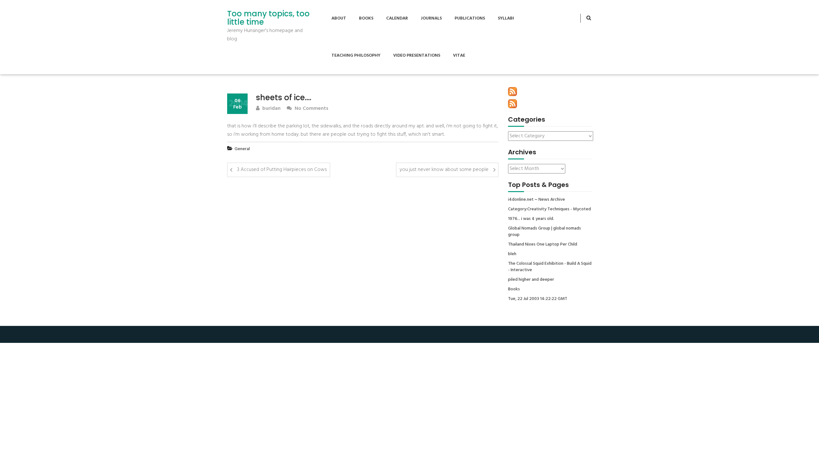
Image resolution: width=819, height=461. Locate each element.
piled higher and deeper (531, 280)
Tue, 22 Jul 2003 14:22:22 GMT (537, 299)
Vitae (459, 55)
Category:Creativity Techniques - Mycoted (549, 209)
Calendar (397, 18)
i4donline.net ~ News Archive (536, 200)
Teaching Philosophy (355, 55)
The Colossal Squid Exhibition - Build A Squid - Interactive (550, 267)
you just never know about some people (444, 170)
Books (366, 18)
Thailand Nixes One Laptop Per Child (542, 244)
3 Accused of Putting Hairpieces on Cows (282, 170)
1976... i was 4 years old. (531, 219)
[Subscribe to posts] (512, 91)
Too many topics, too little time (268, 18)
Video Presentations (416, 55)
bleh (512, 254)
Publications (470, 18)
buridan (271, 108)
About (338, 18)
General (242, 149)
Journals (431, 18)
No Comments (310, 108)
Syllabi (506, 18)
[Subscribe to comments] (512, 103)
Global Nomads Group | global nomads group (544, 231)
